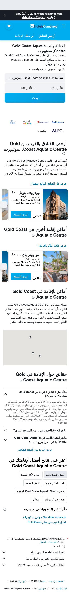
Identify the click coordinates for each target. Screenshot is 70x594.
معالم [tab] (36, 499)
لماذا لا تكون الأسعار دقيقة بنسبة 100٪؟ (41, 565)
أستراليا (41, 581)
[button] (4, 15)
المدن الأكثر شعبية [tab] (30, 474)
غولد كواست (61, 588)
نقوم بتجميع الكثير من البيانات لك (45, 558)
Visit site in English (33, 17)
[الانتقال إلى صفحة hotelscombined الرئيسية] (44, 26)
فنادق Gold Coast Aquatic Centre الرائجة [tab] (40, 491)
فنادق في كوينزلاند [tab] (54, 499)
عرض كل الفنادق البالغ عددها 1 (48, 183)
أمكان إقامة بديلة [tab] (55, 474)
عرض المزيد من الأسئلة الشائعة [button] (35, 449)
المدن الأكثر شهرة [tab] (55, 483)
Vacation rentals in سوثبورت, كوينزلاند (44, 517)
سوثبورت (42, 588)
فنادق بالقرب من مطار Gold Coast (47, 522)
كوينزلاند (21, 581)
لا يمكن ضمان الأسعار (49, 541)
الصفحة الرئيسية (56, 581)
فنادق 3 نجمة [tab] (32, 483)
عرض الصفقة (21, 214)
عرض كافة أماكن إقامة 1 (52, 245)
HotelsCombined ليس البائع (48, 552)
